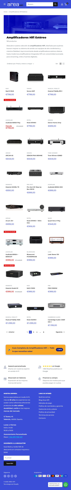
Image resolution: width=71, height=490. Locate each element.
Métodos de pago (45, 403)
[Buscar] (55, 4)
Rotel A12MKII (31, 320)
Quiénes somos (44, 397)
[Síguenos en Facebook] (5, 476)
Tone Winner (52, 153)
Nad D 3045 (10, 91)
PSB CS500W (52, 288)
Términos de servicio (46, 415)
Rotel (29, 120)
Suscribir (9, 463)
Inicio (5, 12)
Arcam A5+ (9, 221)
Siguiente (59, 332)
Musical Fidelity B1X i (55, 91)
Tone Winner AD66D (55, 155)
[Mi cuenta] (62, 4)
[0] (66, 4)
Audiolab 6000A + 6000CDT (12, 255)
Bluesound (31, 252)
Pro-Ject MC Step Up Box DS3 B (34, 188)
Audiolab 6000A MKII (55, 187)
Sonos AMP (31, 91)
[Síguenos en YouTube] (12, 476)
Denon (50, 120)
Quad (50, 218)
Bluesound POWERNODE (32, 255)
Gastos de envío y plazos (48, 409)
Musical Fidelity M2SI (13, 320)
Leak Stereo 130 (53, 254)
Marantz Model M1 (12, 288)
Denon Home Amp (54, 123)
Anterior (11, 332)
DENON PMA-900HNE (34, 155)
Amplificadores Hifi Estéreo (18, 12)
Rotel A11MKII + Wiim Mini (34, 222)
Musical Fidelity (53, 88)
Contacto (42, 418)
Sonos (29, 88)
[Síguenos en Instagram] (8, 476)
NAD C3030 (31, 288)
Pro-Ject (30, 184)
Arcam (8, 153)
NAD (7, 88)
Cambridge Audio (54, 317)
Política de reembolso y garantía (51, 406)
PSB (49, 285)
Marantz (9, 184)
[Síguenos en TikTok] (15, 476)
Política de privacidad (47, 412)
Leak (49, 252)
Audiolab (9, 120)
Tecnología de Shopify (11, 484)
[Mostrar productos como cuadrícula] (60, 63)
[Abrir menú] (5, 4)
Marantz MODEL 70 (12, 187)
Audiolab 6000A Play (13, 123)
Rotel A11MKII (31, 123)
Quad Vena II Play (54, 221)
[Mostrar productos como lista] (63, 63)
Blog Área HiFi (44, 400)
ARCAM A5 (9, 155)
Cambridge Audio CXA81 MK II (56, 321)
